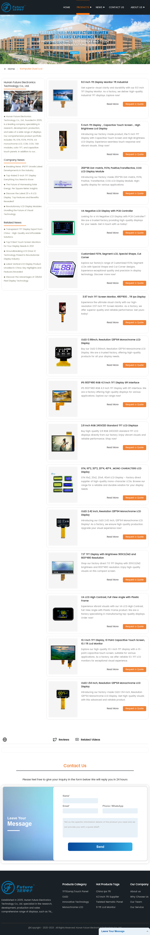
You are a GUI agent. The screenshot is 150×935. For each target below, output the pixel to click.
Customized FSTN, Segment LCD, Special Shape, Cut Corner (111, 255)
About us (136, 7)
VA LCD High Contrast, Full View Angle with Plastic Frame (110, 599)
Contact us (116, 7)
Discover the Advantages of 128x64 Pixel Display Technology (23, 279)
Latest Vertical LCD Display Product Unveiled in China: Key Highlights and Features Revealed (22, 268)
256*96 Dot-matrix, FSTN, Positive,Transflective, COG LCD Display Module (111, 169)
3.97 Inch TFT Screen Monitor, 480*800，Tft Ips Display (113, 297)
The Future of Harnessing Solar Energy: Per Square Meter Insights (21, 186)
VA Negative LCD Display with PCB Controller (107, 211)
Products (83, 7)
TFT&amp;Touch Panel (75, 891)
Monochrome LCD (72, 907)
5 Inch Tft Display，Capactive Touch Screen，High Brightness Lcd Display (110, 127)
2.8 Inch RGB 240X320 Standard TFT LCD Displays (109, 425)
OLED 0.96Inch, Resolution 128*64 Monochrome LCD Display (110, 341)
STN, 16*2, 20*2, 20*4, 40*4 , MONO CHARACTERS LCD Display (111, 470)
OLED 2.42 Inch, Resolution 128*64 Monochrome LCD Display (111, 513)
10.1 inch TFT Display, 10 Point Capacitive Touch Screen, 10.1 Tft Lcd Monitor (113, 642)
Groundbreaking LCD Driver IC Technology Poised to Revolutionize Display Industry (21, 255)
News (99, 7)
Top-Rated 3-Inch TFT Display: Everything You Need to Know (20, 177)
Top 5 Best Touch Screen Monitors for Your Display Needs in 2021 (22, 244)
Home (66, 7)
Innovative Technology (75, 902)
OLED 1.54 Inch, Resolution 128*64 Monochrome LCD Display (110, 684)
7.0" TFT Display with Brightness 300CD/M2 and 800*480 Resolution (108, 556)
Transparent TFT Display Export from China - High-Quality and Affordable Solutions (23, 233)
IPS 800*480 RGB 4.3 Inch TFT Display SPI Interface (110, 383)
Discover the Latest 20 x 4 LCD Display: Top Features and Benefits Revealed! (21, 197)
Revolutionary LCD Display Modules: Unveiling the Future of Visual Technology (23, 210)
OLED (65, 897)
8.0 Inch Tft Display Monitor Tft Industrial (104, 82)
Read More (113, 104)
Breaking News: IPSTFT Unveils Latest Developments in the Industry (23, 168)
